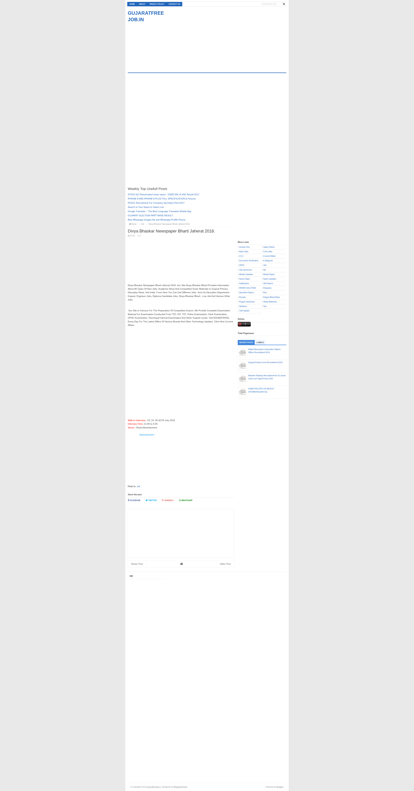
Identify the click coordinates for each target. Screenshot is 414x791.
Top (265, 306)
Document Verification (248, 261)
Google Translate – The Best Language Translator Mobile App (159, 211)
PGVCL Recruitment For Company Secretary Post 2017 (156, 203)
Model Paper (269, 274)
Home (132, 4)
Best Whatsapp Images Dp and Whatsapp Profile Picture (156, 219)
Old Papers (268, 283)
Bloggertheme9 (180, 787)
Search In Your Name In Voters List (146, 207)
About (142, 4)
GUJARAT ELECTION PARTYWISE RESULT (150, 215)
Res (265, 292)
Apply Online (269, 247)
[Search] (284, 4)
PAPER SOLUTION (247, 288)
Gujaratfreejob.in (153, 787)
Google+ (169, 500)
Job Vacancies (245, 270)
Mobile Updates (246, 274)
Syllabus (243, 306)
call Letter (267, 251)
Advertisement (146, 434)
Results (242, 297)
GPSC (242, 265)
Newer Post (137, 564)
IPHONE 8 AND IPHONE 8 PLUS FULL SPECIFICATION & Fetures (162, 198)
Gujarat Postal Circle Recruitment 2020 (265, 362)
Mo (264, 270)
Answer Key (244, 247)
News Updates (269, 279)
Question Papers (246, 292)
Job (138, 486)
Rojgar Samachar (247, 302)
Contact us (174, 4)
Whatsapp (186, 500)
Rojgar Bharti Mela (271, 297)
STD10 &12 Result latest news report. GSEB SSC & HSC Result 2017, (164, 194)
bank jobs (243, 251)
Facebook (135, 500)
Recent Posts (246, 342)
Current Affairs (269, 256)
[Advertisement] (155, 45)
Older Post (225, 564)
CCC (241, 256)
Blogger (280, 787)
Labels (260, 342)
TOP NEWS (244, 311)
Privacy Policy (157, 4)
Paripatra (267, 288)
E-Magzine (268, 261)
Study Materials (270, 302)
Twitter (152, 500)
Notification (244, 283)
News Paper (244, 279)
